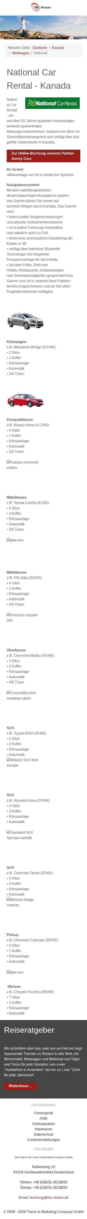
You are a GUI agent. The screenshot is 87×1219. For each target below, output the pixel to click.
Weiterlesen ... (20, 1086)
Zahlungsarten (43, 1124)
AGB (43, 1118)
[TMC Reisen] (43, 6)
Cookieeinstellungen (43, 1140)
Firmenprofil (43, 1113)
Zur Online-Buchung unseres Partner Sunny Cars (42, 156)
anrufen (78, 7)
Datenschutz (44, 1134)
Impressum (43, 1129)
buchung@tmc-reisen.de (49, 1197)
